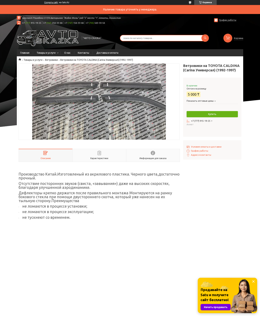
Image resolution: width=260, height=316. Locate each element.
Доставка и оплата (107, 53)
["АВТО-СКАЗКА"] (48, 38)
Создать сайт (51, 2)
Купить (212, 114)
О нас (67, 53)
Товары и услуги (46, 53)
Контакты (83, 53)
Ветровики (51, 59)
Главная (24, 53)
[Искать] (205, 38)
